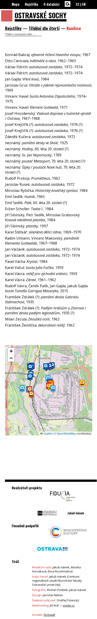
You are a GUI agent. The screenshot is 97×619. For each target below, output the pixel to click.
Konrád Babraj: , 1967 (47, 54)
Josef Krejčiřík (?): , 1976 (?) (44, 124)
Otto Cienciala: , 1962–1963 (40, 60)
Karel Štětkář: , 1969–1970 (43, 232)
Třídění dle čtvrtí (44, 28)
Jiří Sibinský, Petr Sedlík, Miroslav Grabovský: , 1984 (42, 217)
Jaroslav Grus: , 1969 (48, 88)
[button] (53, 389)
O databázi (51, 4)
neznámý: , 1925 (36, 142)
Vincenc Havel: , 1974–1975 (46, 99)
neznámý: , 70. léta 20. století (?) (45, 161)
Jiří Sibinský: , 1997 (26, 226)
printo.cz (69, 605)
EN (83, 4)
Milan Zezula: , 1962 (32, 319)
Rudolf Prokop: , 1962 (32, 178)
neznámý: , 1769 (33, 155)
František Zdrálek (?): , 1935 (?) (45, 310)
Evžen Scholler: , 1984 (29, 208)
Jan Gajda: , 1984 (27, 79)
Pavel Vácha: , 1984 (26, 261)
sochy (41, 15)
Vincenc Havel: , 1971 (36, 107)
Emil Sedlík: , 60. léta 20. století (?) (36, 202)
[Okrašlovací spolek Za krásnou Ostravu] (47, 520)
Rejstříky (31, 4)
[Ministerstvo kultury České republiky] (68, 539)
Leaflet (47, 433)
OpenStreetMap (66, 433)
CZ (77, 4)
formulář (49, 615)
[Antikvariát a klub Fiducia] (63, 503)
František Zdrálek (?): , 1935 (42, 299)
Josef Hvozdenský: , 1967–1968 (48, 116)
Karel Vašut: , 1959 (34, 267)
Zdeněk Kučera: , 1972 (40, 136)
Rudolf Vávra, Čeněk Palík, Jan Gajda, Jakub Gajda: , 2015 (46, 288)
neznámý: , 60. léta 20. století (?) (37, 148)
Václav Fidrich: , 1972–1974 (43, 66)
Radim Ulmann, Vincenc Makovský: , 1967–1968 (42, 241)
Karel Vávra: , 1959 (41, 273)
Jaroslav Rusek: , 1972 (39, 184)
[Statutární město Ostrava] (52, 556)
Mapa (15, 4)
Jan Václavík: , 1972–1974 (42, 249)
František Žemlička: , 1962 (39, 325)
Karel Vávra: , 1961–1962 (30, 279)
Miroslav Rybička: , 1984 (46, 190)
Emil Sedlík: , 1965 (25, 196)
